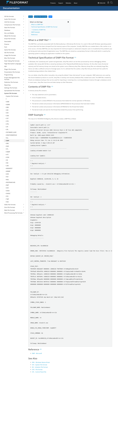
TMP (7, 199)
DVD (7, 146)
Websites (68, 3)
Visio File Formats (9, 207)
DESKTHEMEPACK (11, 135)
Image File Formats (10, 55)
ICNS (7, 157)
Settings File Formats (10, 88)
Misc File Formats (9, 58)
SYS (7, 196)
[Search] (111, 3)
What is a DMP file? (37, 24)
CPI (7, 127)
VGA (7, 202)
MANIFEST (9, 168)
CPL (7, 129)
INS (7, 163)
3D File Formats (9, 16)
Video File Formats (10, 204)
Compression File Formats (12, 25)
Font (5, 47)
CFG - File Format (37, 369)
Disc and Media (9, 33)
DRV (7, 143)
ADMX (8, 104)
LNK (7, 166)
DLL (7, 138)
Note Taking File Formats (12, 61)
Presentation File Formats (12, 72)
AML (7, 107)
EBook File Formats (10, 36)
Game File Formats (10, 50)
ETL (7, 149)
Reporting (7, 85)
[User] (108, 3)
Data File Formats (9, 27)
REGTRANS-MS (10, 182)
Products (53, 3)
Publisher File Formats (11, 82)
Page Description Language (12, 64)
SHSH (7, 191)
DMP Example (35, 32)
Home (30, 17)
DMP (7, 140)
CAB (7, 115)
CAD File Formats (9, 22)
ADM (7, 102)
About (75, 3)
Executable (7, 41)
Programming (8, 75)
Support (60, 3)
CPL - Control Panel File (39, 372)
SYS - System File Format (39, 365)
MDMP (8, 171)
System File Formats (10, 93)
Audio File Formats (10, 19)
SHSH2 (8, 193)
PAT (7, 177)
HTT (7, 154)
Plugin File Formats (10, 69)
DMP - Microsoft (37, 353)
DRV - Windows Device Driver (41, 362)
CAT (7, 118)
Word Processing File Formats (13, 213)
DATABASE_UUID (11, 132)
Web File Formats (9, 210)
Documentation (11, 8)
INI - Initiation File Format (40, 367)
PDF (5, 66)
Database (7, 30)
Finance (6, 44)
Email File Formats (10, 38)
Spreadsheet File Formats (12, 90)
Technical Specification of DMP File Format (44, 27)
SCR (7, 188)
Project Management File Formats (12, 78)
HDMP (8, 152)
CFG (7, 121)
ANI (7, 110)
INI (7, 160)
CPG (7, 124)
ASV (7, 113)
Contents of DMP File (39, 30)
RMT (7, 185)
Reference (34, 34)
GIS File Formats (9, 52)
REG (7, 179)
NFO (7, 174)
